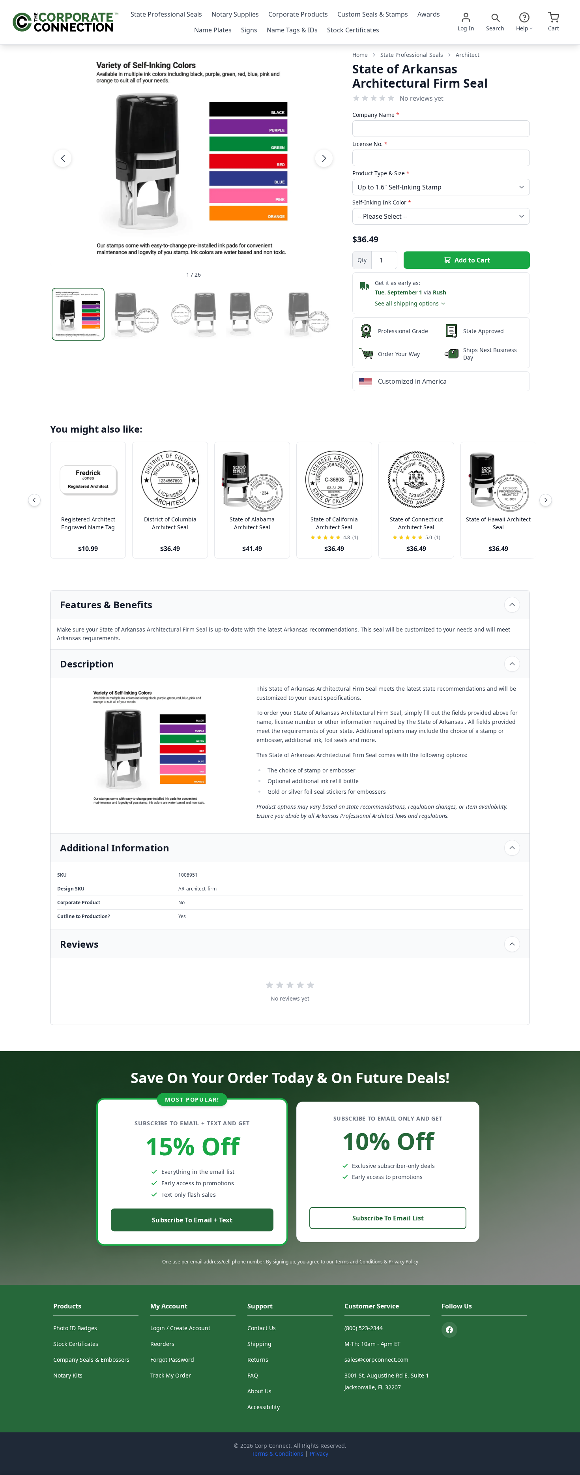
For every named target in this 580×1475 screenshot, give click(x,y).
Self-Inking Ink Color (381, 202)
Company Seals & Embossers (91, 1359)
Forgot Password (172, 1359)
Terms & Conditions (277, 1453)
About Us (259, 1391)
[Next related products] (545, 500)
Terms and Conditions (359, 1261)
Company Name (375, 114)
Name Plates (213, 30)
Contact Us (261, 1328)
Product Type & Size (381, 173)
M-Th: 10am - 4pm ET (372, 1344)
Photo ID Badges (75, 1328)
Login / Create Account (180, 1328)
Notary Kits (67, 1375)
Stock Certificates (353, 30)
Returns (257, 1359)
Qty (362, 260)
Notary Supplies (235, 14)
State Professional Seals (166, 14)
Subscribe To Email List (388, 1218)
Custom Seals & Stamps (372, 14)
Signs (249, 30)
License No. (369, 144)
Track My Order (170, 1375)
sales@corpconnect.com (376, 1359)
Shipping (259, 1344)
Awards (428, 14)
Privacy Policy (403, 1261)
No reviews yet (421, 98)
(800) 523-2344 (363, 1328)
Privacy (319, 1453)
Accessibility (263, 1407)
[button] (62, 158)
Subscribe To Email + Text (192, 1219)
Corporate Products (298, 14)
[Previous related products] (34, 500)
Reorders (162, 1344)
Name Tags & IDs (292, 30)
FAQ (252, 1375)
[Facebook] (449, 1330)
